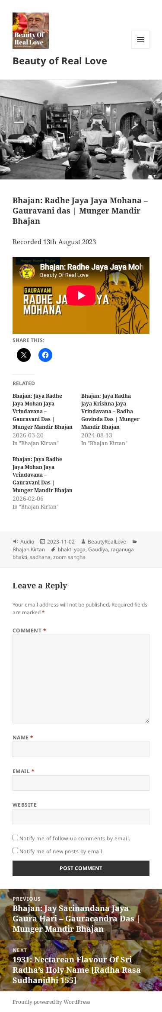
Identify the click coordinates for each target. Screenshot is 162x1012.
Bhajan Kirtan (29, 549)
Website (25, 804)
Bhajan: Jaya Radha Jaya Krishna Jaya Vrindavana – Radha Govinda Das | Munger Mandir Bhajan (110, 411)
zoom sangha (69, 557)
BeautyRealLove (107, 541)
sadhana (40, 557)
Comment (29, 630)
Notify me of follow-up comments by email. (74, 838)
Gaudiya (98, 549)
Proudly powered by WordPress (51, 1002)
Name (23, 737)
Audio (27, 541)
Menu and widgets (140, 48)
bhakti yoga (72, 549)
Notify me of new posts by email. (61, 851)
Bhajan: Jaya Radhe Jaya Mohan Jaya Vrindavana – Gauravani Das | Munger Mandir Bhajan (43, 411)
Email (24, 771)
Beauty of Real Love (60, 60)
